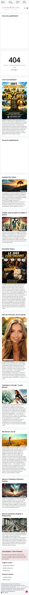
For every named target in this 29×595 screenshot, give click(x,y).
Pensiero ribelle (18, 2)
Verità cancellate (11, 2)
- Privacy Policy (5, 570)
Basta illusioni (24, 2)
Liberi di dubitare (3, 2)
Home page (14, 70)
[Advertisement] (14, 32)
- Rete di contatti (6, 579)
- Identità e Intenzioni (7, 568)
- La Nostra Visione (7, 577)
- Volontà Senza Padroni (8, 565)
